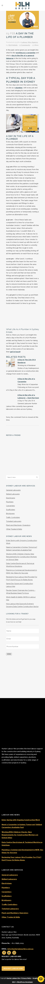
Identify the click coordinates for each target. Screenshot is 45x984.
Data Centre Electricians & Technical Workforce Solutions (22, 843)
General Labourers (13, 473)
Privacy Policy (26, 978)
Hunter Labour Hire (13, 978)
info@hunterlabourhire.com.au (20, 949)
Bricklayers (10, 497)
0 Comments (24, 45)
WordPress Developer (25, 982)
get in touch (15, 352)
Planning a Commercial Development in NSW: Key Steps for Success (22, 851)
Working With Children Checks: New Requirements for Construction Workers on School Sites (21, 540)
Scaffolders (10, 493)
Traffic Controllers (13, 501)
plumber (19, 88)
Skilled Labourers (13, 477)
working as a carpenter (26, 53)
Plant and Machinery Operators (18, 508)
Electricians (10, 481)
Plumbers (9, 485)
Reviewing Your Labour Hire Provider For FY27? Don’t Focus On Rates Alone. (21, 858)
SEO (13, 982)
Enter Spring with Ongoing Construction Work (21, 820)
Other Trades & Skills (14, 512)
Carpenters (10, 489)
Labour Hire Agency (29, 42)
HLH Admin (12, 45)
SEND (9, 637)
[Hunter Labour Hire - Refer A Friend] (14, 446)
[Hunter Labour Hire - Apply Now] (22, 660)
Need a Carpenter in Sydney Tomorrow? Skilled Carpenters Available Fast (22, 826)
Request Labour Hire (13, 968)
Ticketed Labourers (13, 504)
